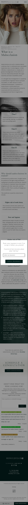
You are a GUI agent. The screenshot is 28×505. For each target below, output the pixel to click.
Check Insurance (14, 261)
